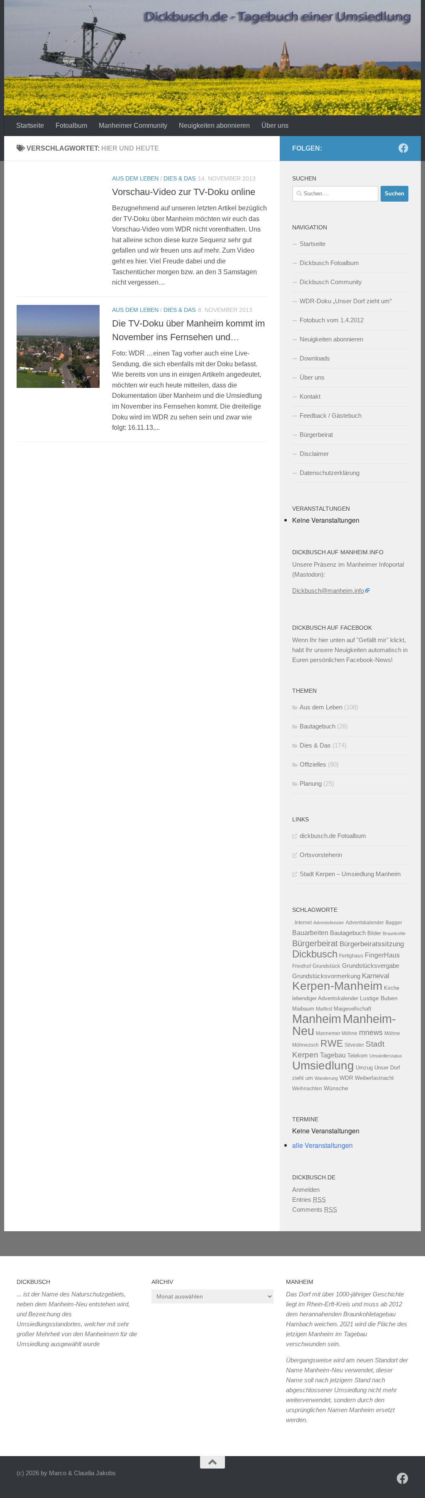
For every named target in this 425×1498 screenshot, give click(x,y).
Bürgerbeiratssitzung (372, 944)
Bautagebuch (317, 726)
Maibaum (303, 1009)
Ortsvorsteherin (321, 854)
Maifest (324, 1009)
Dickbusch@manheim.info (328, 590)
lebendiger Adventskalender (325, 998)
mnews (371, 1032)
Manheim (316, 1018)
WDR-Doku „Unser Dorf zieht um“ (346, 300)
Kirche (391, 988)
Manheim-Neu (344, 1025)
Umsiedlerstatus (385, 1055)
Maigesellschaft (352, 1009)
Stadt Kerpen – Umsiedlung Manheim (350, 873)
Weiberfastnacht (374, 1078)
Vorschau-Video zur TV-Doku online (183, 192)
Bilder (374, 933)
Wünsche (336, 1088)
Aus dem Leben (135, 178)
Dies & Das (179, 178)
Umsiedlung (323, 1065)
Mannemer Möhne (336, 1033)
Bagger (394, 922)
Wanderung (326, 1078)
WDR (346, 1077)
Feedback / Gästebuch (330, 415)
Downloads (315, 358)
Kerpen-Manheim (337, 985)
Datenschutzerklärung (329, 472)
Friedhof (301, 966)
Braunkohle (394, 933)
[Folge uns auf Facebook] (403, 148)
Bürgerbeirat (316, 434)
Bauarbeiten (310, 932)
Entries (309, 1199)
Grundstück (326, 966)
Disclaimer (314, 453)
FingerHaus (382, 955)
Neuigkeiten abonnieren (214, 125)
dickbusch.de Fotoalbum (333, 835)
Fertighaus (351, 955)
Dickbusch (314, 954)
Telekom (357, 1055)
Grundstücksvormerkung (326, 975)
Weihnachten (307, 1088)
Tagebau (333, 1055)
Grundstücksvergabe (370, 965)
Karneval (375, 976)
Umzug (364, 1067)
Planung (311, 783)
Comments (314, 1209)
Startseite (30, 125)
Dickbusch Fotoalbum (329, 262)
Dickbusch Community (331, 281)
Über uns (274, 125)
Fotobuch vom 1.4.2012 (332, 320)
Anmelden (306, 1189)
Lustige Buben (379, 998)
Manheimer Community (133, 125)
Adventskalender (365, 922)
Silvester (354, 1045)
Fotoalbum (71, 125)
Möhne (392, 1033)
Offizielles (313, 764)
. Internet (302, 923)
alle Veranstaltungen (322, 1145)
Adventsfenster (328, 922)
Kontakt (310, 396)
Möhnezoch (305, 1045)
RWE (331, 1043)
